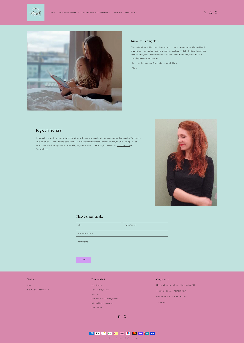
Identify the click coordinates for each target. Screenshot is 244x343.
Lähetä (83, 259)
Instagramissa (123, 145)
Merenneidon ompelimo (118, 338)
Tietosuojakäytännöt (100, 290)
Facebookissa (42, 149)
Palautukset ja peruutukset (38, 290)
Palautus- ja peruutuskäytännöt (105, 298)
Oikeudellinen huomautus (102, 303)
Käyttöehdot (97, 285)
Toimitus (95, 294)
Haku (29, 285)
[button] (68, 12)
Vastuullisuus (97, 307)
